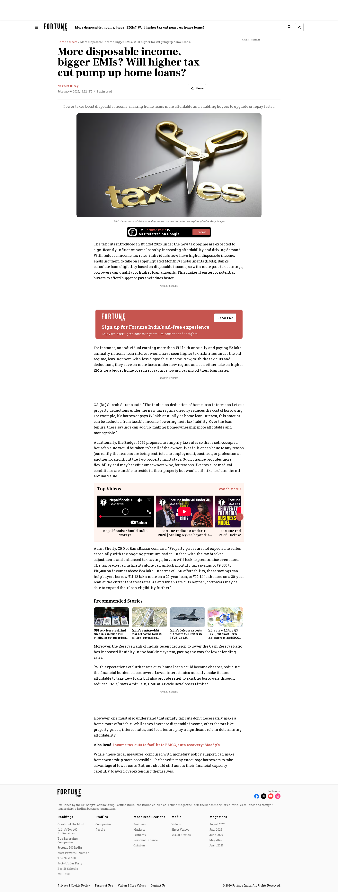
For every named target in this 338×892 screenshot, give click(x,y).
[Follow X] (263, 796)
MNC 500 (64, 874)
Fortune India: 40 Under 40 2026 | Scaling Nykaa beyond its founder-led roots (184, 535)
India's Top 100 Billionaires (67, 831)
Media (176, 817)
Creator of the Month (72, 824)
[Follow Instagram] (277, 796)
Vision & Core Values (132, 885)
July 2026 (215, 829)
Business (139, 824)
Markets (139, 829)
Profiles (101, 817)
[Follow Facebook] (256, 796)
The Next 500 (67, 858)
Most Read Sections (149, 817)
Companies (103, 824)
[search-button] (289, 27)
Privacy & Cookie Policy (74, 885)
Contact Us (158, 885)
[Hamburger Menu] (36, 27)
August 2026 (217, 824)
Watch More (228, 489)
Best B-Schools (68, 868)
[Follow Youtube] (270, 796)
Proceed (201, 232)
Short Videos (180, 829)
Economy (139, 835)
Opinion (139, 845)
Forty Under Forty (70, 863)
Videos (176, 824)
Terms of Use (104, 885)
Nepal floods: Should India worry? (125, 533)
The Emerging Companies (68, 840)
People (100, 829)
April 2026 (216, 845)
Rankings (65, 817)
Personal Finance (145, 840)
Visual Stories (181, 835)
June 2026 (216, 835)
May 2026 (215, 840)
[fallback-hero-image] (111, 617)
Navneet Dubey (68, 86)
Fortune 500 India (70, 847)
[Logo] (55, 27)
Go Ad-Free (225, 318)
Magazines (218, 817)
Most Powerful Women (73, 853)
